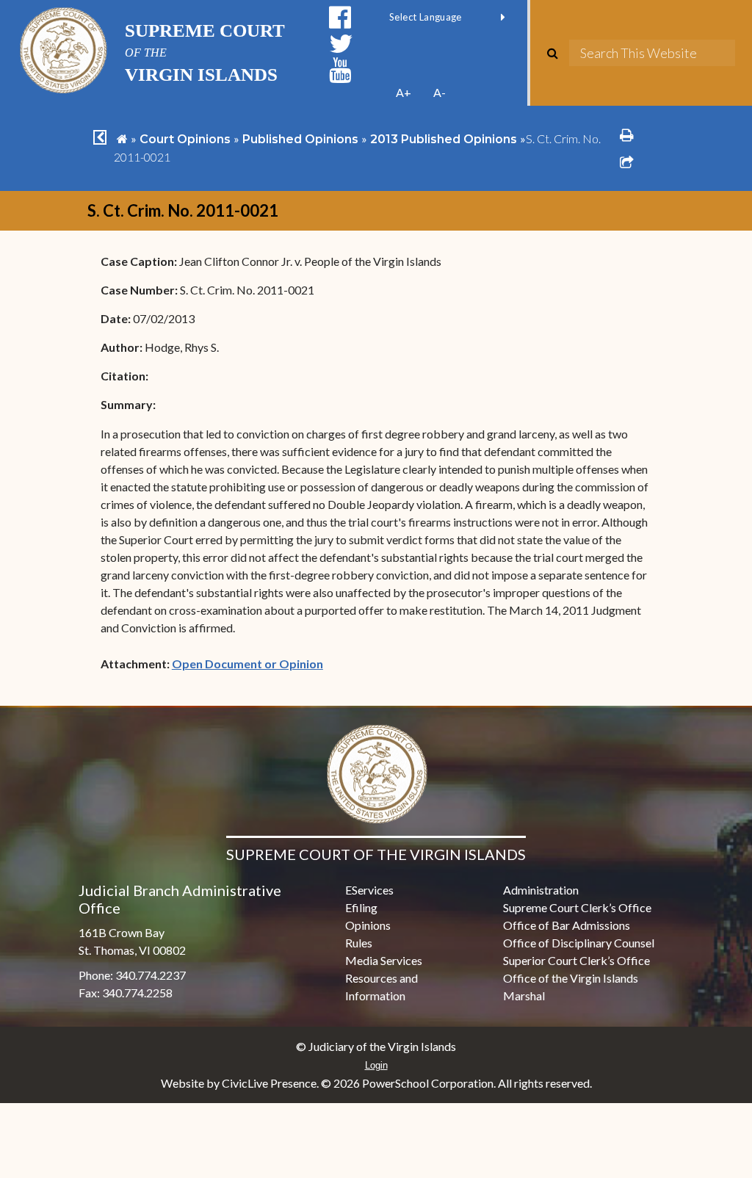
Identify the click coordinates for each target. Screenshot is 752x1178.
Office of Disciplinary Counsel (578, 943)
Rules (358, 943)
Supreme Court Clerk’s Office (577, 907)
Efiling (361, 907)
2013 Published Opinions (443, 139)
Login (376, 1065)
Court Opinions (185, 139)
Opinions (368, 925)
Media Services (383, 960)
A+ (403, 92)
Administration (541, 890)
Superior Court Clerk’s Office (576, 960)
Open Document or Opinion (247, 664)
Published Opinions (300, 139)
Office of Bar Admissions (566, 925)
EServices (369, 890)
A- (439, 92)
